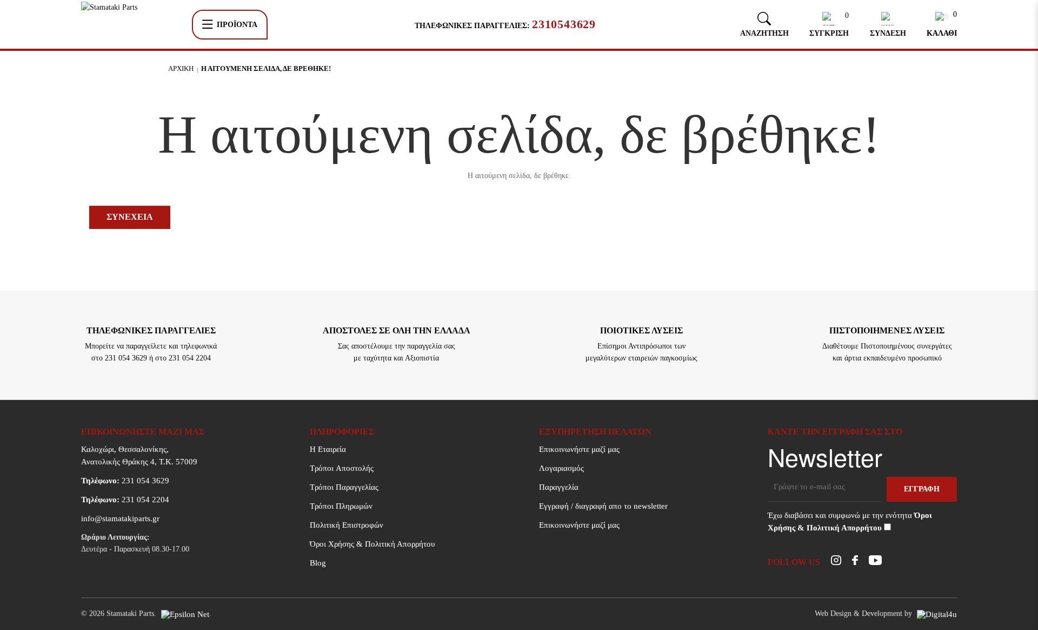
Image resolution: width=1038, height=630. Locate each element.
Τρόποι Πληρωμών (341, 506)
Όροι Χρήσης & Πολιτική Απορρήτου (372, 544)
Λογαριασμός (561, 468)
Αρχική (181, 68)
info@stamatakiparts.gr (120, 518)
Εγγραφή (922, 489)
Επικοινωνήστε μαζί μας (579, 449)
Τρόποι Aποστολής (342, 468)
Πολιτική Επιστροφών (346, 525)
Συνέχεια (130, 216)
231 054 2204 (125, 499)
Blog (318, 563)
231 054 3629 (125, 480)
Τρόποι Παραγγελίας (344, 487)
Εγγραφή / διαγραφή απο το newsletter (603, 506)
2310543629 (564, 24)
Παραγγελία (558, 487)
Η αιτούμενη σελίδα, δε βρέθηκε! (266, 68)
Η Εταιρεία (328, 449)
